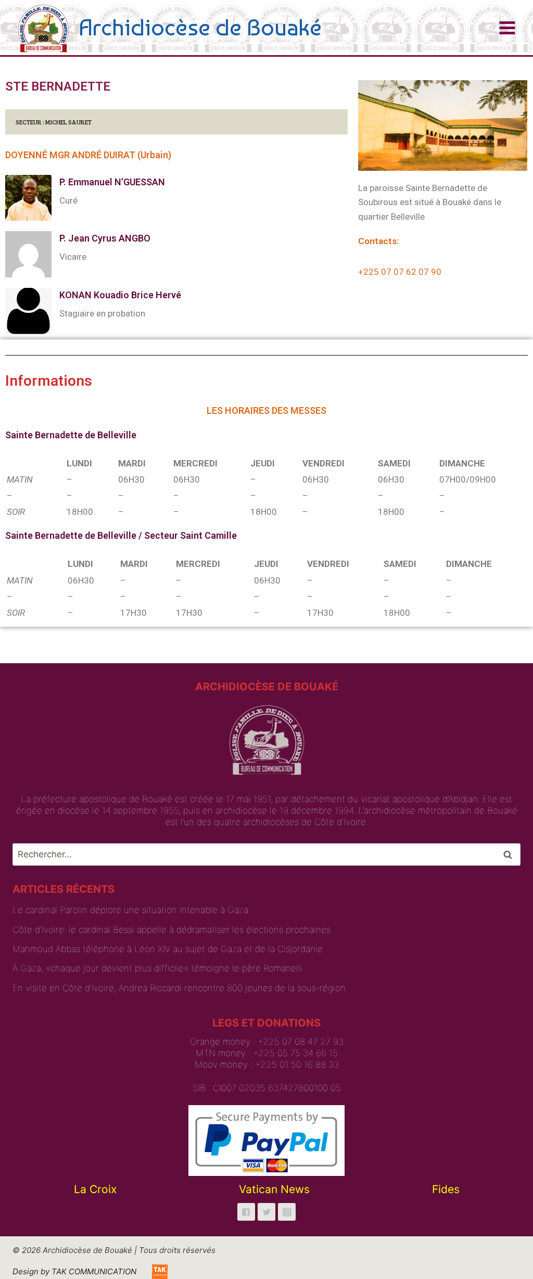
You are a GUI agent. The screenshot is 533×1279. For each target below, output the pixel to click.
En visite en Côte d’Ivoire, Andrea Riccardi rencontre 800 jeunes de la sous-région (179, 988)
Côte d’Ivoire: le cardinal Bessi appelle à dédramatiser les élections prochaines (171, 930)
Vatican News (274, 1189)
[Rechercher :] (266, 854)
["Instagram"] (287, 1212)
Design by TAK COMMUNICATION (74, 1271)
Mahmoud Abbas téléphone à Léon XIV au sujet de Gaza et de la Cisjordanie (167, 949)
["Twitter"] (266, 1212)
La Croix (95, 1189)
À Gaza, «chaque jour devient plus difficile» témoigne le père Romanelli (157, 968)
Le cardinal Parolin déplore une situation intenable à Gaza (130, 910)
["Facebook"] (246, 1212)
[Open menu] (507, 28)
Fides (446, 1189)
